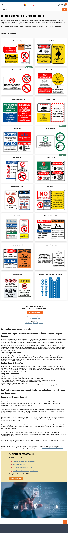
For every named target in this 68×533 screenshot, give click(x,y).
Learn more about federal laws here (52, 448)
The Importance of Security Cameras (24, 461)
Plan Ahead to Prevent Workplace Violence (25, 471)
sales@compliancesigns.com (34, 323)
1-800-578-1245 (35, 318)
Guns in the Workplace (19, 464)
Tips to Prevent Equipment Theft (22, 468)
